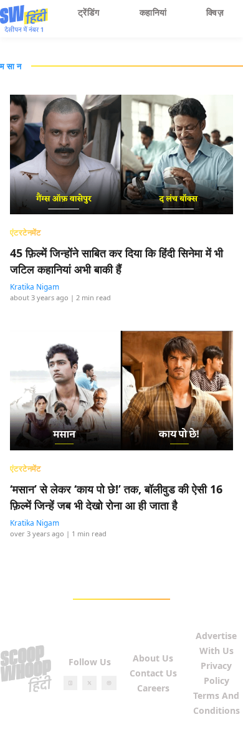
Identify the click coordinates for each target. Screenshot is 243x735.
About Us (153, 658)
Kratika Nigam (34, 287)
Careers (153, 688)
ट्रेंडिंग (89, 12)
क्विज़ (215, 12)
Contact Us (153, 673)
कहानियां (153, 12)
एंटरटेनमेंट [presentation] (25, 232)
